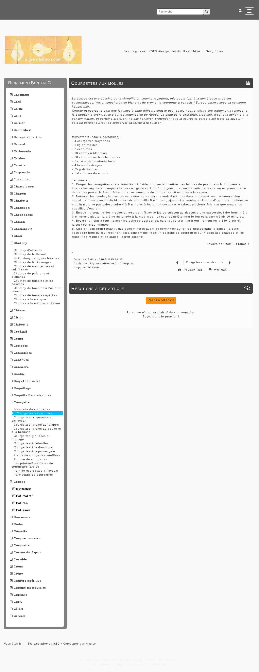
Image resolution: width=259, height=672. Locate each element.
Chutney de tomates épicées (35, 295)
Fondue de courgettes (30, 459)
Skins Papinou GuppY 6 (112, 664)
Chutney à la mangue (30, 299)
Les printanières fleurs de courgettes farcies (32, 465)
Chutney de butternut (30, 254)
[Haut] (254, 270)
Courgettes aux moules (34, 413)
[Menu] (249, 11)
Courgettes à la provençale (34, 451)
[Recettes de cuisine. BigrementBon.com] (43, 49)
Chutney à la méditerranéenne (37, 303)
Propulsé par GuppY (96, 660)
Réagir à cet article (161, 300)
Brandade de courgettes (32, 409)
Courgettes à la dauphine (33, 447)
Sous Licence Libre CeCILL (156, 660)
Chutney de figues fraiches (38, 258)
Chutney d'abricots (28, 250)
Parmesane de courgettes (33, 474)
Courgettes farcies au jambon (36, 424)
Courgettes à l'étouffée (31, 443)
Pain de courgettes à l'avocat (36, 470)
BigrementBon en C (34, 82)
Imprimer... (220, 269)
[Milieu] (254, 275)
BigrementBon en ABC (44, 643)
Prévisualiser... (194, 269)
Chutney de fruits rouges (33, 262)
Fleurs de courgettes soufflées (37, 455)
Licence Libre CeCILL (149, 664)
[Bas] (254, 280)
